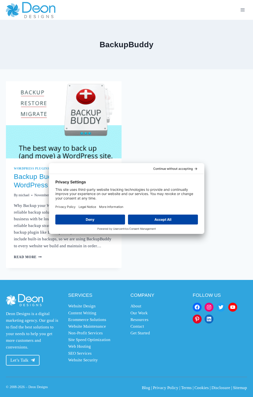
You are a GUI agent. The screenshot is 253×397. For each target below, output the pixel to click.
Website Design (82, 306)
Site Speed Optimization (89, 339)
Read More (28, 257)
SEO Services (80, 353)
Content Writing (82, 313)
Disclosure (220, 387)
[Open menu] (242, 10)
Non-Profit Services (85, 333)
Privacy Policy (165, 387)
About (135, 306)
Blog (146, 387)
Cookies (201, 387)
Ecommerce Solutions (87, 319)
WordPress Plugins (31, 168)
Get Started (140, 333)
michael (24, 195)
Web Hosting (79, 346)
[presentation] (64, 119)
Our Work (139, 313)
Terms (186, 387)
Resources (139, 319)
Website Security (83, 360)
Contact (137, 326)
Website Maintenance (87, 326)
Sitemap (240, 387)
